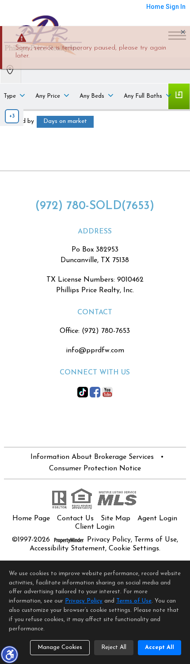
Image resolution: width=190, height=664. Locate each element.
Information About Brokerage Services (92, 457)
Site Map (115, 518)
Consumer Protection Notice (95, 468)
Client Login (94, 526)
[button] (9, 654)
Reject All (113, 647)
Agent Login (157, 518)
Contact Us (75, 518)
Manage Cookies (60, 647)
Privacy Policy (109, 539)
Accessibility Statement (67, 548)
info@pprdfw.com (95, 350)
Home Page (31, 518)
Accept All (159, 647)
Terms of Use (155, 539)
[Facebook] (95, 391)
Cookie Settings (134, 548)
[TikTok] (82, 391)
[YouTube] (107, 391)
